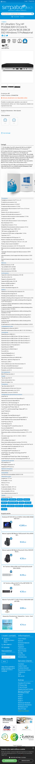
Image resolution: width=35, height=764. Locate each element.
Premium (20, 694)
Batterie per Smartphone (25, 705)
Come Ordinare (22, 638)
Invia (4, 661)
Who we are (21, 676)
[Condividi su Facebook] (2, 35)
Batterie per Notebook (24, 702)
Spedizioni (21, 645)
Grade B (20, 698)
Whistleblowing (22, 657)
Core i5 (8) (12, 499)
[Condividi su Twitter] (7, 35)
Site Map (20, 653)
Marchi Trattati (22, 651)
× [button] (33, 748)
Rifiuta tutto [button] (26, 760)
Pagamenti (21, 647)
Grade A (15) (19, 505)
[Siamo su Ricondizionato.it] (14, 737)
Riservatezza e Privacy (24, 670)
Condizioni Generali (23, 668)
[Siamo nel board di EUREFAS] (27, 737)
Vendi (19, 674)
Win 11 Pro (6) (28, 505)
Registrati (31, 1)
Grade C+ (20, 700)
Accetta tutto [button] (9, 760)
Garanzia (20, 640)
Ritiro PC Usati (22, 709)
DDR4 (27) (26, 499)
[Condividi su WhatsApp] (5, 35)
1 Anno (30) (11, 505)
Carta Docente (22, 649)
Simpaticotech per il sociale (25, 689)
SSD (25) (20, 499)
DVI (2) (21, 502)
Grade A (20, 696)
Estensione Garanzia (23, 642)
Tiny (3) (4, 509)
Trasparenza (21, 672)
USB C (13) (27, 502)
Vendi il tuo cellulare (23, 711)
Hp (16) (4, 505)
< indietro (3, 22)
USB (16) (4, 502)
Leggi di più (4, 755)
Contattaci (7, 647)
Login (26, 1)
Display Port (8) (12, 502)
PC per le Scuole (22, 687)
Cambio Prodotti (22, 666)
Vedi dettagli (6, 133)
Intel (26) (4, 499)
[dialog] (17, 755)
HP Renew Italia (22, 685)
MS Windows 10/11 (23, 707)
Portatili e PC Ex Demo (24, 683)
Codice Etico (21, 655)
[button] (17, 757)
